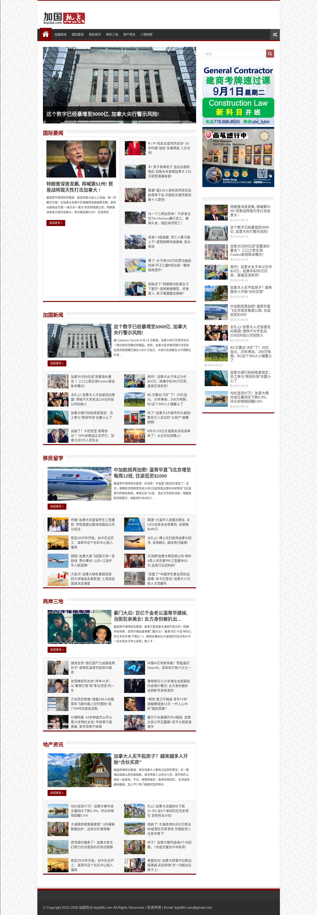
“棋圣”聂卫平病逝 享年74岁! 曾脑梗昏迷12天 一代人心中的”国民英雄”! (167, 703)
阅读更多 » (55, 223)
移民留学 (95, 34)
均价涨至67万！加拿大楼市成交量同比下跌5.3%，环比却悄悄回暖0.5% (92, 810)
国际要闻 (78, 34)
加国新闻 (61, 34)
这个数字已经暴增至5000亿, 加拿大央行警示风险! (102, 114)
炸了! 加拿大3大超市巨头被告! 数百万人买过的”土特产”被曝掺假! (169, 417)
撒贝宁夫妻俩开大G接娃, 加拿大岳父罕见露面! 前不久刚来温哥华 (169, 721)
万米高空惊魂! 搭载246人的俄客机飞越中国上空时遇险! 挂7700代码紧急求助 (92, 703)
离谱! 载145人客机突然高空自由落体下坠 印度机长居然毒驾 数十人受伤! (169, 194)
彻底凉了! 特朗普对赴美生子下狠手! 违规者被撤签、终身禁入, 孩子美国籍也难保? (168, 288)
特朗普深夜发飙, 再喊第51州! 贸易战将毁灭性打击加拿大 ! (250, 211)
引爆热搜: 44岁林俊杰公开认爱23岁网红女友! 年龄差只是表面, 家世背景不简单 (91, 721)
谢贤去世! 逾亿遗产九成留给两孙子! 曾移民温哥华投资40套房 (93, 667)
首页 (46, 34)
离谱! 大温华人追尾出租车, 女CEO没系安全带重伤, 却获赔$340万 (168, 524)
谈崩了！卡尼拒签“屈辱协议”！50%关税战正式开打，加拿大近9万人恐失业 (92, 435)
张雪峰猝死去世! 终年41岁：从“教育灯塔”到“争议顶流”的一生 (92, 685)
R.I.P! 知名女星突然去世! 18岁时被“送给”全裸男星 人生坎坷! (169, 148)
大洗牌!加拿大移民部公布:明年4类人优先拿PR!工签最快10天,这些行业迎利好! (169, 560)
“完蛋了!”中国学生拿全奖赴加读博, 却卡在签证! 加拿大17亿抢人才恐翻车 (169, 578)
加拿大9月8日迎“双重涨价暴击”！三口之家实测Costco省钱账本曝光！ (93, 381)
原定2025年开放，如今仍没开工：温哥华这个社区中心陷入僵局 (92, 542)
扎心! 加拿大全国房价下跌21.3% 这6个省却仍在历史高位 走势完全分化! (168, 810)
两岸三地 (112, 34)
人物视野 (146, 34)
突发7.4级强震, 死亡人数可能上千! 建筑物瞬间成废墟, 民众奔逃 (169, 241)
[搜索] (270, 54)
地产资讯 (129, 34)
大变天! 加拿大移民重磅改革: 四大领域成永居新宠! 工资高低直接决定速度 (93, 578)
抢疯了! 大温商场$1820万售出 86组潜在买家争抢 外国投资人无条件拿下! (169, 828)
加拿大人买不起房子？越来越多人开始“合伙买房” (251, 289)
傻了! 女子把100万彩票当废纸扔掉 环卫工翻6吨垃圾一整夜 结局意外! (169, 265)
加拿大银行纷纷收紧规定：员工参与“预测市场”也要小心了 (251, 376)
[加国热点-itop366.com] (63, 16)
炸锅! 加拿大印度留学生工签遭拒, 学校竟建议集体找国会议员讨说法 (93, 524)
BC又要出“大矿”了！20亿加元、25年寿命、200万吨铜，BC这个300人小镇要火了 (168, 399)
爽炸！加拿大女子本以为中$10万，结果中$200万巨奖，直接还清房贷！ (168, 381)
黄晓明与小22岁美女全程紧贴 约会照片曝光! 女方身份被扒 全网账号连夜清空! (168, 685)
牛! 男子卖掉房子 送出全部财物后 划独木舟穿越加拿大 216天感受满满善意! (169, 171)
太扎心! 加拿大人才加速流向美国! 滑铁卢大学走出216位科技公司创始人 (93, 399)
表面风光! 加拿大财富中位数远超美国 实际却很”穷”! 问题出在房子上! (169, 865)
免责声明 (154, 907)
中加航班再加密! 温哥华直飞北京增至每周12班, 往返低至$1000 (250, 310)
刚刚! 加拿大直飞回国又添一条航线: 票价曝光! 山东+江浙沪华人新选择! (93, 560)
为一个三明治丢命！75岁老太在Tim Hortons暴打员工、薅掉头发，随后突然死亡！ (169, 218)
